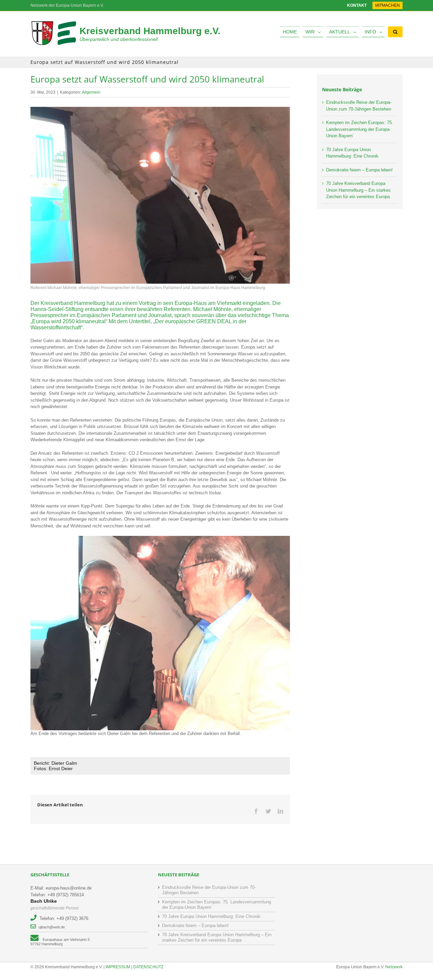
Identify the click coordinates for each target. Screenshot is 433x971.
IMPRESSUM (118, 967)
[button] (395, 31)
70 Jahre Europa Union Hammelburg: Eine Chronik (211, 916)
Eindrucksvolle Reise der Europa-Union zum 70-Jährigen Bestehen (209, 890)
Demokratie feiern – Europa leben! (359, 169)
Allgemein (91, 92)
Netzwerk (394, 967)
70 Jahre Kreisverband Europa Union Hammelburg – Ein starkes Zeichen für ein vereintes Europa (358, 190)
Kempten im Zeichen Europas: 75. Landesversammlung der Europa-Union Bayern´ (359, 129)
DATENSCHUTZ (148, 967)
